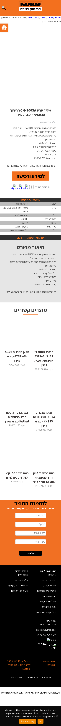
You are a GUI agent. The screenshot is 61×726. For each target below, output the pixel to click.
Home (58, 17)
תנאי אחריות (32, 677)
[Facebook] (31, 187)
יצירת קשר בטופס (48, 624)
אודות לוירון (23, 575)
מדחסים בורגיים (49, 580)
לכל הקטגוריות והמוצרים (45, 612)
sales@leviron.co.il (46, 629)
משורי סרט (34, 17)
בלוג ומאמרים (21, 580)
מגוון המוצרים (47, 17)
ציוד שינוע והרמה (48, 585)
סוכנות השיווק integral (12, 692)
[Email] (20, 187)
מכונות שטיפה (49, 596)
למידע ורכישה (30, 176)
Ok (40, 721)
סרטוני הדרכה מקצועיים (17, 585)
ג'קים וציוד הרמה (49, 607)
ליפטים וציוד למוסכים (46, 591)
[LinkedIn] (25, 187)
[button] (4, 28)
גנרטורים (52, 575)
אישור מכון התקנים (19, 591)
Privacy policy (28, 721)
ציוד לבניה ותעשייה (47, 601)
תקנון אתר (46, 677)
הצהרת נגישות (16, 677)
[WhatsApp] (14, 187)
